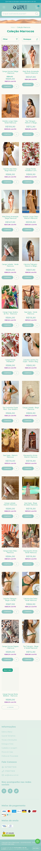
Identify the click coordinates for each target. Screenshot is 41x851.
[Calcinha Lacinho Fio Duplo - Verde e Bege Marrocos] (37, 373)
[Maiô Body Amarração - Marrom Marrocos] (37, 84)
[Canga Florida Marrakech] (16, 373)
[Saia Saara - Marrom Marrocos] (16, 468)
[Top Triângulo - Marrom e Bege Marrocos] (37, 134)
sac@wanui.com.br (12, 775)
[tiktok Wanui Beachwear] (16, 791)
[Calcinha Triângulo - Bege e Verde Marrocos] (16, 612)
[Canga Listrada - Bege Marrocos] (37, 421)
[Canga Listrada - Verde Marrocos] (16, 277)
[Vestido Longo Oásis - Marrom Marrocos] (37, 230)
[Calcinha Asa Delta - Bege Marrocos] (16, 182)
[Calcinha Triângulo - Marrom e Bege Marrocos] (37, 277)
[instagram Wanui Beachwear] (4, 791)
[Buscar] (36, 13)
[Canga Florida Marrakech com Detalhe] (37, 182)
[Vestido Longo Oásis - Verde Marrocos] (16, 134)
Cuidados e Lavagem (9, 748)
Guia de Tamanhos (8, 736)
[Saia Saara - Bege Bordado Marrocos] (37, 516)
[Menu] (4, 7)
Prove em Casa (7, 752)
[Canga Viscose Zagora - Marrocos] (16, 659)
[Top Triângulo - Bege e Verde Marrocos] (37, 659)
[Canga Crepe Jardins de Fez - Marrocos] (16, 325)
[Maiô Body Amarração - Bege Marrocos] (16, 230)
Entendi (36, 848)
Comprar (27, 84)
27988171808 (10, 771)
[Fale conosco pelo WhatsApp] (37, 841)
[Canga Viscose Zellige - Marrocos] (16, 86)
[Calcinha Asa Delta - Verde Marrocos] (37, 612)
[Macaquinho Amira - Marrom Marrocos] (37, 468)
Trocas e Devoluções (9, 740)
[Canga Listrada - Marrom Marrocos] (16, 516)
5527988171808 (10, 767)
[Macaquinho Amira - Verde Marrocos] (37, 564)
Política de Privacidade (10, 756)
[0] (36, 8)
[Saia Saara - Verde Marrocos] (37, 325)
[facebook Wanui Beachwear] (10, 791)
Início (13, 27)
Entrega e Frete (7, 744)
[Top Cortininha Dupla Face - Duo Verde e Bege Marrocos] (16, 421)
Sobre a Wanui (7, 732)
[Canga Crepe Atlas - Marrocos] (16, 564)
